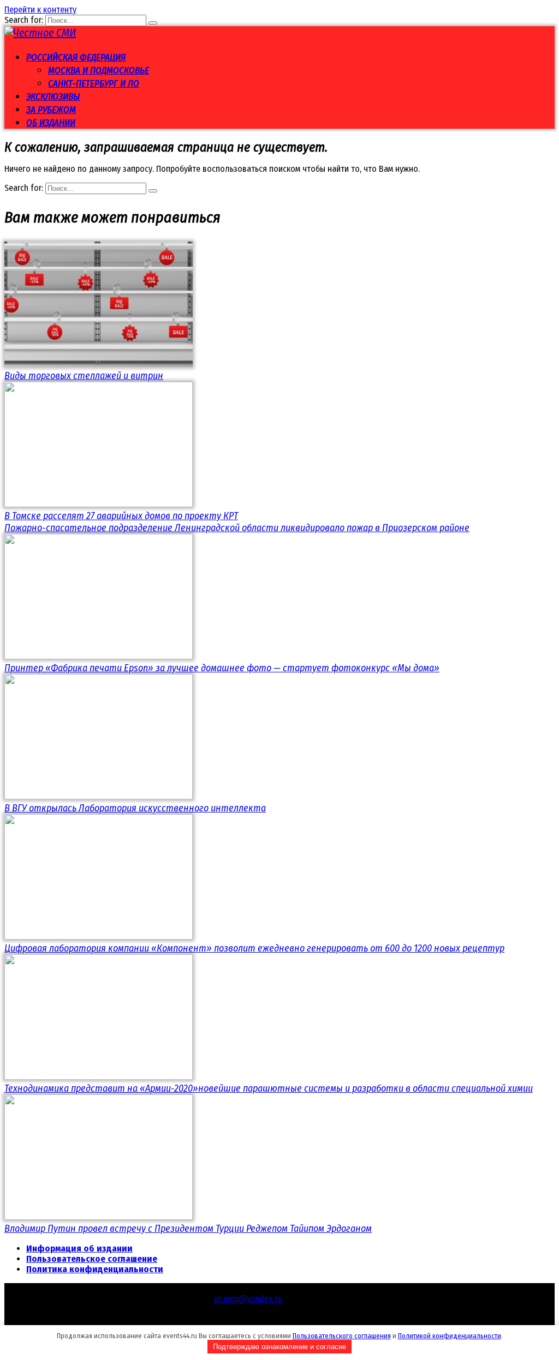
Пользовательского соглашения (342, 1336)
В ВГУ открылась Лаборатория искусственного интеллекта (135, 808)
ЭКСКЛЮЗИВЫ (53, 97)
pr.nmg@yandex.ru (248, 1298)
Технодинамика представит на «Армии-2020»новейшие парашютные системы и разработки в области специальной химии (268, 1088)
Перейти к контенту (40, 9)
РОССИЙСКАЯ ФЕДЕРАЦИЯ (76, 57)
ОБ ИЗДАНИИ (50, 123)
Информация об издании (79, 1248)
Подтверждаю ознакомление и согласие (279, 1347)
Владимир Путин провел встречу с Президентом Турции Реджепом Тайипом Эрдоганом (188, 1229)
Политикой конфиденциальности (449, 1336)
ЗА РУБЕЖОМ (51, 110)
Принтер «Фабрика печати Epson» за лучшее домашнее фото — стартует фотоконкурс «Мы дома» (221, 668)
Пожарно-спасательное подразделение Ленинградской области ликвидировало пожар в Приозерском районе (236, 528)
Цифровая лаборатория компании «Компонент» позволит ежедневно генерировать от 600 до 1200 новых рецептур (254, 948)
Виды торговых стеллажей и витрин (83, 376)
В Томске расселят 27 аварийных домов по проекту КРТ (121, 516)
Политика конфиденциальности (94, 1269)
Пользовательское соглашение (91, 1259)
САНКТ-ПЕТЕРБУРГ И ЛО (93, 83)
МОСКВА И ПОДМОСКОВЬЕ (98, 70)
